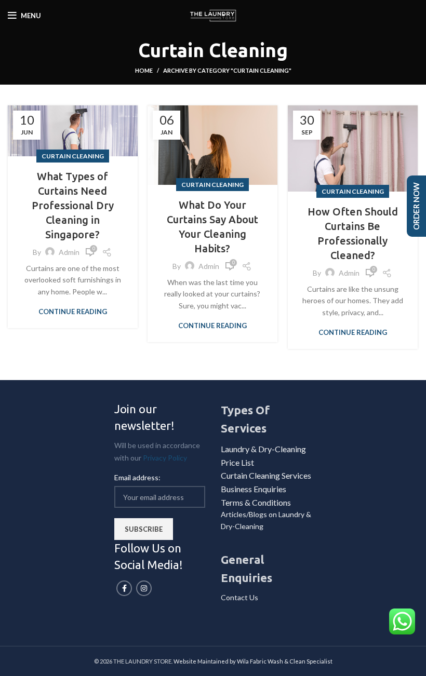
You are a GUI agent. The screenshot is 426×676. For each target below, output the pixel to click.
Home (144, 70)
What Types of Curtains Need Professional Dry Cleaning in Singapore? (73, 205)
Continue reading (72, 311)
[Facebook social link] (124, 588)
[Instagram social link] (144, 588)
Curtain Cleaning (73, 156)
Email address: (137, 477)
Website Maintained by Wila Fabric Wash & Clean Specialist (253, 661)
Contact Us (239, 597)
